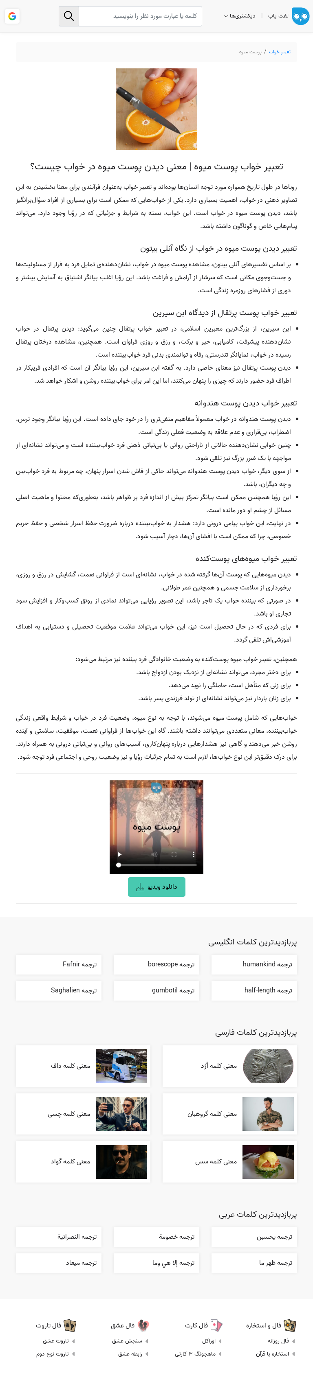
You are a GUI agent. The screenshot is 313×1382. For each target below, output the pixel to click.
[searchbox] (130, 16)
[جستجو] (69, 16)
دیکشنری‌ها (243, 16)
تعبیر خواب (280, 52)
